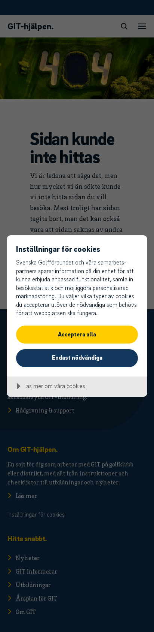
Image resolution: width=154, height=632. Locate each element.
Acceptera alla (77, 334)
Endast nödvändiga (77, 357)
